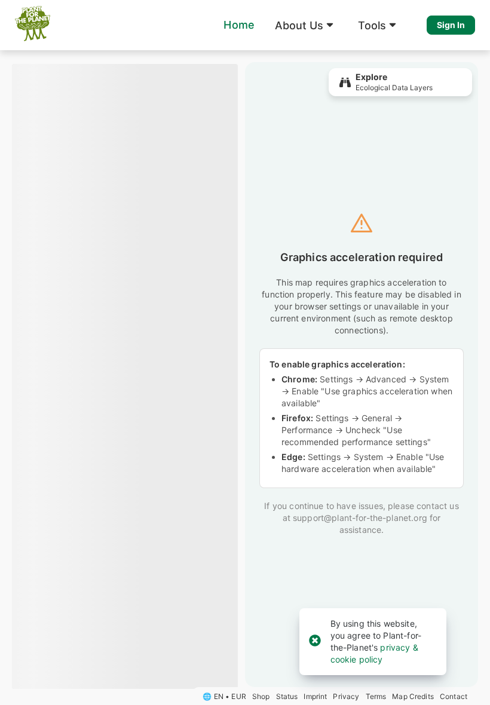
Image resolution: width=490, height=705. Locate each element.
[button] (306, 25)
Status (287, 696)
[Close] (314, 641)
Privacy (346, 696)
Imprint (315, 696)
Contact (453, 696)
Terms (376, 696)
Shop (261, 696)
